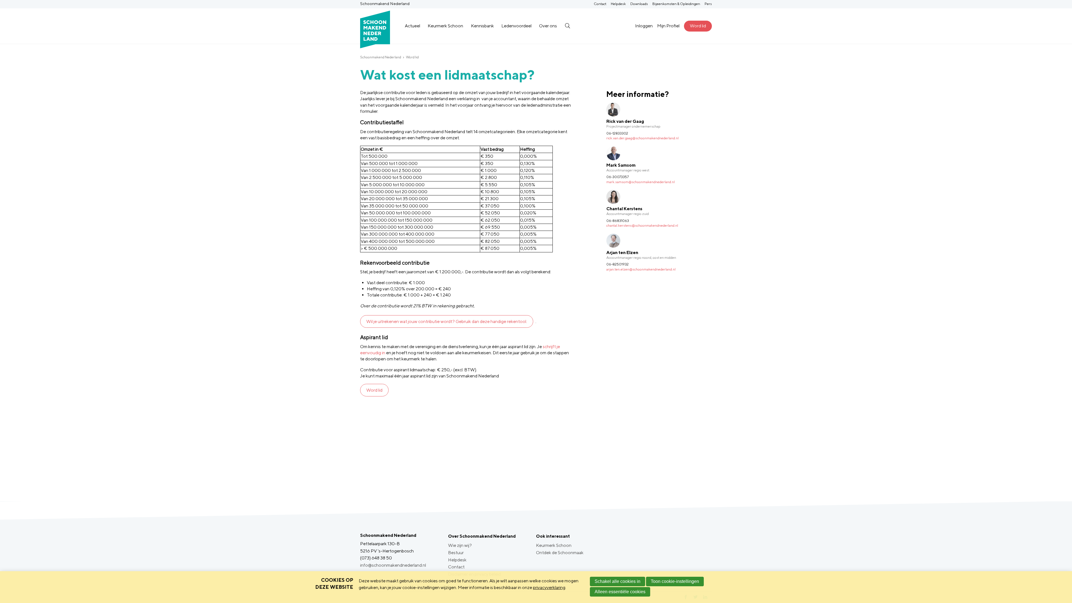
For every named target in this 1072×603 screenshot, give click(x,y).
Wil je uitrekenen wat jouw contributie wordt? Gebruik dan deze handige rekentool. (446, 321)
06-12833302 (617, 133)
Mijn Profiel (668, 25)
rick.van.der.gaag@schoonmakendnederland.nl (642, 138)
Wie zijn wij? (460, 545)
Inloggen (644, 25)
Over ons (548, 25)
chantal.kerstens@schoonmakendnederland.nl (642, 225)
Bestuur (456, 552)
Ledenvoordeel (516, 25)
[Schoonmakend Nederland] (375, 26)
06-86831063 (617, 221)
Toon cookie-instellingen (675, 581)
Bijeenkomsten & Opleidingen (676, 4)
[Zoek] (567, 26)
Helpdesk (618, 4)
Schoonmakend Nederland (380, 57)
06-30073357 (617, 177)
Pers (708, 4)
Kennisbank (482, 25)
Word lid (698, 25)
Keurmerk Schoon (445, 25)
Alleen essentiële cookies (620, 591)
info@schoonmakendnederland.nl (393, 565)
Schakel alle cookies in (617, 581)
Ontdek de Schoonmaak (559, 552)
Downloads (639, 4)
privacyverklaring (549, 587)
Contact (600, 4)
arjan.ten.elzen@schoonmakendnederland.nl (641, 269)
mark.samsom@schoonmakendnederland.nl (640, 182)
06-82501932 (617, 264)
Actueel (412, 25)
